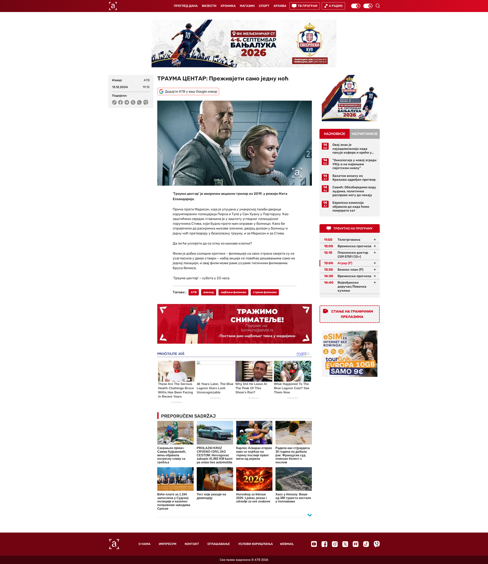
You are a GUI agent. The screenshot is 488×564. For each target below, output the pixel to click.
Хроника (228, 6)
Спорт (264, 6)
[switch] (355, 6)
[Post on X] (133, 102)
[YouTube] (314, 544)
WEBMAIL (287, 544)
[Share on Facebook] (120, 102)
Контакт (192, 544)
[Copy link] (114, 102)
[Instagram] (335, 544)
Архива (280, 6)
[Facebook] (324, 544)
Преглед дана (186, 6)
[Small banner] (349, 98)
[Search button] (378, 6)
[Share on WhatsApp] (139, 102)
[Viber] (377, 544)
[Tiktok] (366, 544)
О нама (144, 544)
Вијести (209, 6)
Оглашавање (218, 544)
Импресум (167, 544)
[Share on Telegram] (126, 102)
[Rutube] (356, 544)
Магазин (247, 6)
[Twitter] (345, 544)
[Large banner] (244, 43)
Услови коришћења (255, 544)
